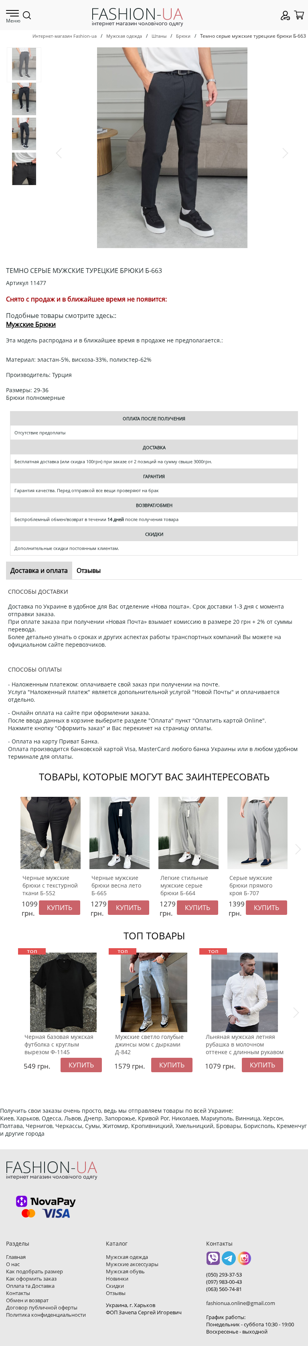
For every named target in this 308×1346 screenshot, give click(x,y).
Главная (16, 1256)
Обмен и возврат (27, 1300)
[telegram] (229, 1261)
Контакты (18, 1293)
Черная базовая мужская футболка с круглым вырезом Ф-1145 (58, 1044)
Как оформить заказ (31, 1278)
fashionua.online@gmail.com (240, 1303)
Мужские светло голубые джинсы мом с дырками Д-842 (149, 1044)
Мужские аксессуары (132, 1264)
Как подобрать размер (34, 1271)
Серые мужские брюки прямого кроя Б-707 (250, 885)
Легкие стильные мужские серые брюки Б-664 (184, 885)
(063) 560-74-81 (224, 1289)
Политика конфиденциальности (46, 1314)
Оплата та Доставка (30, 1285)
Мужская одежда (124, 36)
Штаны (159, 36)
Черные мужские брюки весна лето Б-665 (116, 885)
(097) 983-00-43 (224, 1281)
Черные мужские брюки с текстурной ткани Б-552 (50, 885)
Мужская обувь (125, 1271)
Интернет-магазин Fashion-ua (64, 36)
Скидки (115, 1285)
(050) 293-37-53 (224, 1274)
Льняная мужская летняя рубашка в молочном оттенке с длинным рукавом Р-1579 (245, 1048)
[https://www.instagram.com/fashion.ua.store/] (244, 1261)
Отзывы (116, 1293)
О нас (13, 1264)
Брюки (183, 36)
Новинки (117, 1278)
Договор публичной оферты (41, 1307)
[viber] (213, 1261)
